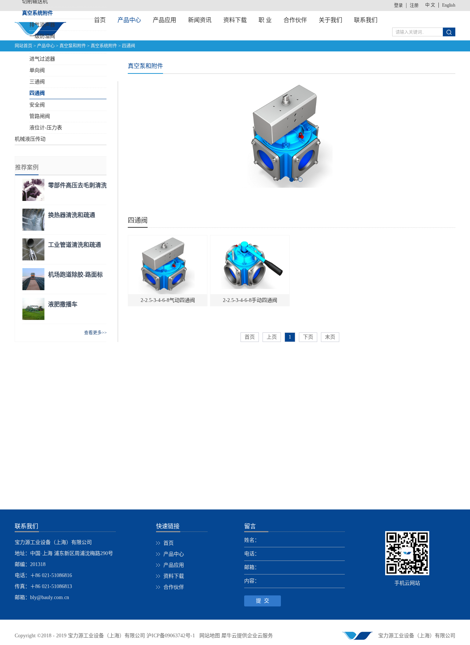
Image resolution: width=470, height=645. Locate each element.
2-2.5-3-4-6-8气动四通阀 (168, 300)
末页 (330, 337)
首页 (250, 337)
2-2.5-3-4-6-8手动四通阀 (250, 300)
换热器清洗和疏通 (71, 215)
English (448, 5)
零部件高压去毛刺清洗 (77, 185)
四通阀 (128, 45)
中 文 (430, 5)
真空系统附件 (104, 45)
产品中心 (46, 45)
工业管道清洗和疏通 (74, 245)
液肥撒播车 (62, 304)
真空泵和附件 (72, 45)
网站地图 (208, 635)
